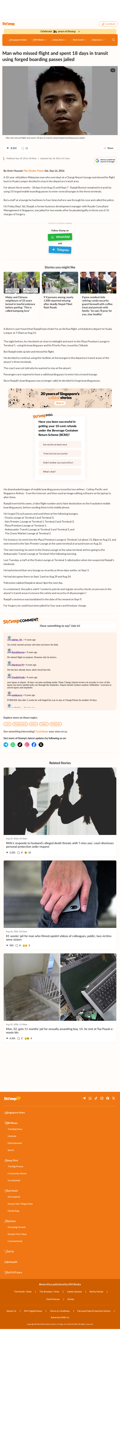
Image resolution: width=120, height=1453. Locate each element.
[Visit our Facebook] (34, 744)
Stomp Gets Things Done (20, 1203)
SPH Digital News (33, 1310)
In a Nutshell (14, 1180)
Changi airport (20, 724)
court (7, 724)
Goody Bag (13, 1210)
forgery (44, 724)
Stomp (70, 1299)
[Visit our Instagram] (27, 744)
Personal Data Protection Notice (93, 1310)
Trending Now (15, 1129)
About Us (11, 1310)
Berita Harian (96, 1291)
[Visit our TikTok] (20, 744)
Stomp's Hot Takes (17, 1234)
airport (34, 724)
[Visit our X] (41, 744)
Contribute (110, 24)
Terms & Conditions (60, 1310)
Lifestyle (12, 1136)
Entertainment (15, 1143)
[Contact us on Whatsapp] (13, 744)
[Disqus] (60, 671)
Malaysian (55, 724)
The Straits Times (33, 171)
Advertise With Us (60, 1317)
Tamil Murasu (53, 1299)
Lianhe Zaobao (74, 1291)
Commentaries (15, 1241)
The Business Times (49, 1291)
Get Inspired (14, 1196)
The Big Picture (15, 1166)
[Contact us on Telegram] (6, 744)
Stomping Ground (16, 1227)
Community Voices (17, 1173)
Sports (11, 1150)
